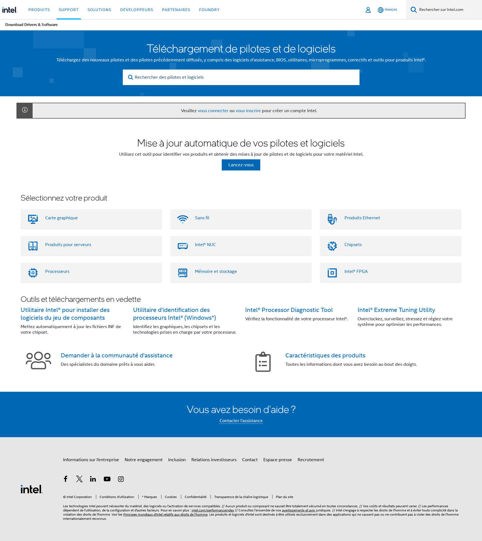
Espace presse (277, 460)
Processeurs (57, 271)
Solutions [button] (99, 9)
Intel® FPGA (356, 271)
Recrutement (311, 460)
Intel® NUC (205, 244)
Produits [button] (39, 9)
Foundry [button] (209, 9)
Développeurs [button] (136, 9)
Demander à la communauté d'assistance (117, 355)
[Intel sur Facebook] (65, 480)
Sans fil (202, 218)
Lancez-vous (241, 165)
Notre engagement (144, 460)
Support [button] (69, 9)
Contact (250, 460)
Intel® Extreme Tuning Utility (396, 310)
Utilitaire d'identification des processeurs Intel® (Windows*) (174, 313)
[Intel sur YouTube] (107, 480)
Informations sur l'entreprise (91, 460)
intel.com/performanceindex (213, 510)
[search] (131, 77)
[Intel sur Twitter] (79, 480)
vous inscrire (248, 111)
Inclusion (177, 460)
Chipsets (353, 244)
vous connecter (213, 111)
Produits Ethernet (362, 218)
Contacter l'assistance (241, 421)
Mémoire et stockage (216, 271)
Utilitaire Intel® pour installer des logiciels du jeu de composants (65, 313)
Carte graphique (61, 218)
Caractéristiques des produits (325, 355)
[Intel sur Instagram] (121, 480)
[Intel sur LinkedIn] (93, 480)
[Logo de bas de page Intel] (32, 489)
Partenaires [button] (176, 9)
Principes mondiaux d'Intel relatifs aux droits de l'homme (165, 514)
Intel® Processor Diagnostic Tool (289, 310)
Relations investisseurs (214, 460)
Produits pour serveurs (68, 244)
